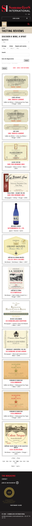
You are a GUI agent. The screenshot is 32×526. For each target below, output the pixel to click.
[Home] (16, 8)
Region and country (20, 46)
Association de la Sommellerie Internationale (9, 495)
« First (13, 458)
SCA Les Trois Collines (16, 259)
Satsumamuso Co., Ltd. (16, 228)
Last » (18, 466)
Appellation (5, 39)
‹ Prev (18, 458)
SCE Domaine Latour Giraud (16, 351)
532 (14, 461)
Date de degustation (8, 59)
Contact (4, 479)
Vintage (4, 46)
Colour (11, 46)
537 (15, 463)
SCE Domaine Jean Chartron (16, 321)
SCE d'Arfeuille (15, 292)
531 (10, 461)
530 (7, 461)
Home (3, 28)
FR (26, 14)
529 (3, 461)
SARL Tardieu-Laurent (16, 99)
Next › (13, 466)
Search (4, 52)
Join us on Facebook (8, 483)
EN (29, 14)
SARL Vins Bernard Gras (16, 164)
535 (24, 461)
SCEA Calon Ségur (16, 449)
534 (21, 461)
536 (27, 461)
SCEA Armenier (16, 382)
